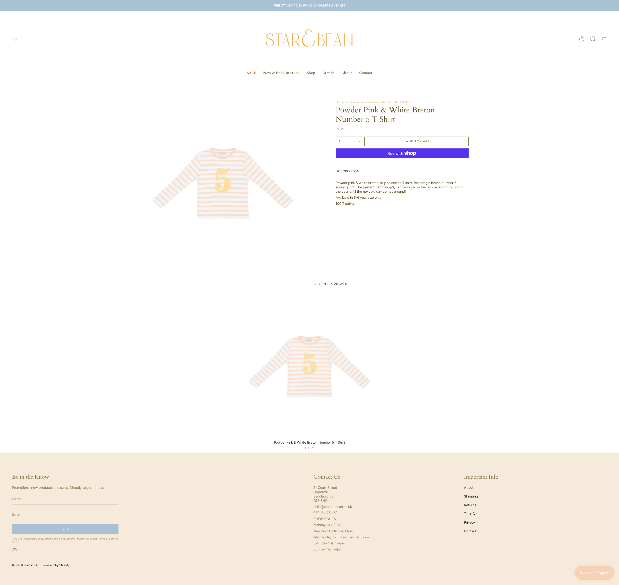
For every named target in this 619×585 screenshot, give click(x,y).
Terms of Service (108, 538)
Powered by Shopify (56, 565)
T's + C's (470, 514)
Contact (470, 531)
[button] (592, 39)
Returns (470, 505)
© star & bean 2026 (25, 565)
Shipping (471, 496)
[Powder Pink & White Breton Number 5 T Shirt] (309, 366)
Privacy (469, 522)
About (468, 487)
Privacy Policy (84, 538)
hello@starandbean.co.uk (332, 507)
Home (340, 102)
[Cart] (604, 39)
